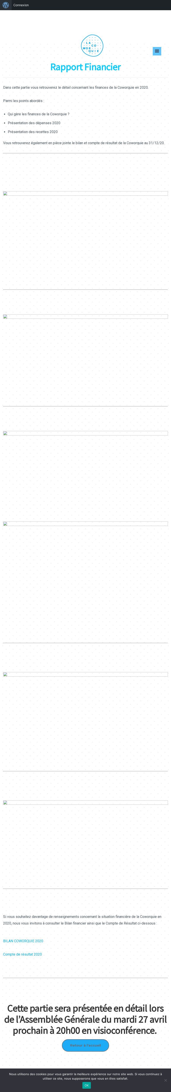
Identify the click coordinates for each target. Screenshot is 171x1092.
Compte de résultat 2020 (22, 954)
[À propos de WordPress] (6, 5)
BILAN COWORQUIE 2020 (23, 941)
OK (87, 1085)
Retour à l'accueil (85, 1045)
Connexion (21, 5)
